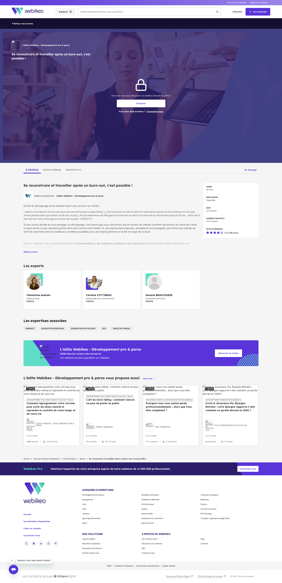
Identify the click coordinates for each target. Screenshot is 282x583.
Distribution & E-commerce (152, 518)
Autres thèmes (147, 523)
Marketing (204, 500)
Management (87, 500)
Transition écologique (209, 495)
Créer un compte (32, 528)
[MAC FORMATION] (158, 423)
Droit (84, 509)
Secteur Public (147, 514)
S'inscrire (237, 11)
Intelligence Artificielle (150, 500)
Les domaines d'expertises (37, 521)
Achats (144, 509)
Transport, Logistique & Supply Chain (215, 518)
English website (168, 566)
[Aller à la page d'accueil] (30, 12)
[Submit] (217, 11)
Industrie (85, 514)
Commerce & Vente (208, 509)
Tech (84, 504)
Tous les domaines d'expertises (46, 459)
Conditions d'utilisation (123, 566)
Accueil (27, 459)
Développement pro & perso (93, 495)
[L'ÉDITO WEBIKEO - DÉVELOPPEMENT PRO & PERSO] (52, 421)
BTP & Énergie (206, 514)
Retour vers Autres (23, 23)
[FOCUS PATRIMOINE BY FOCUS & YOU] (226, 422)
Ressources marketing (236, 2)
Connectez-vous (32, 535)
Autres (82, 459)
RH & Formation (69, 459)
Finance (203, 504)
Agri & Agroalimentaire (91, 518)
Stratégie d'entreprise (150, 495)
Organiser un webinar (259, 2)
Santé (84, 523)
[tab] (32, 169)
